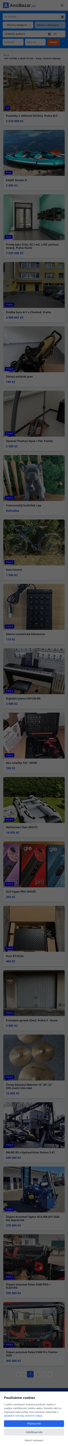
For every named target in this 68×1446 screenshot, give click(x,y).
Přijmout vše (34, 1423)
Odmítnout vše (34, 1432)
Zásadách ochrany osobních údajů (23, 1415)
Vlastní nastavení (34, 1440)
